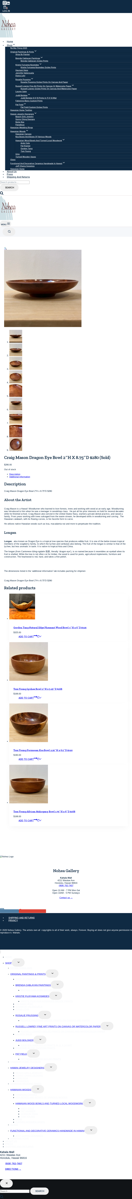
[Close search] (6, 1183)
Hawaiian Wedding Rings (21, 127)
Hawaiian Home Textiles (21, 110)
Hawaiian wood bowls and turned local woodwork (49, 1103)
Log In (6, 11)
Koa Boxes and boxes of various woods (33, 137)
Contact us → (66, 897)
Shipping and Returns (18, 177)
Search (9, 187)
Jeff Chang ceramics (25, 166)
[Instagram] (5, 4)
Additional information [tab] (19, 477)
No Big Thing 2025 (18, 48)
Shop (8, 963)
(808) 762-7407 (66, 885)
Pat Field (21, 1054)
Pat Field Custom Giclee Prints (34, 107)
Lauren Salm (21, 91)
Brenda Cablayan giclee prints (34, 61)
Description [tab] (14, 474)
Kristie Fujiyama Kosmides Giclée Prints (38, 67)
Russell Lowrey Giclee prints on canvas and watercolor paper (49, 89)
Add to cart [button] (26, 636)
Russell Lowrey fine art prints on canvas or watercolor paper (58, 1026)
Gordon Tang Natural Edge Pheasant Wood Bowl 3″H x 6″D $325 (49, 627)
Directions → (13, 1169)
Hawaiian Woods (20, 1089)
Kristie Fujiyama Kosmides (32, 996)
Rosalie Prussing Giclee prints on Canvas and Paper (44, 82)
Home (10, 41)
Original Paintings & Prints (28, 974)
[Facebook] (2, 1176)
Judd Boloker (24, 1040)
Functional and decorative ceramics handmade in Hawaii (47, 1130)
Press (10, 174)
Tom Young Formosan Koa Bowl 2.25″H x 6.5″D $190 (43, 750)
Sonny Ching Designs (25, 119)
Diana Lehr (20, 76)
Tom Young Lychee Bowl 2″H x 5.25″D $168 (37, 688)
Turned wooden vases (25, 157)
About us (12, 171)
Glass (12, 159)
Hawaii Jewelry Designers (27, 1068)
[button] (5, 248)
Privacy (13, 920)
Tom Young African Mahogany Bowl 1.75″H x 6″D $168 (44, 811)
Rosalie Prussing (26, 1015)
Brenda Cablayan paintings (33, 985)
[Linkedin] (8, 4)
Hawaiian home (17, 169)
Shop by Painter (22, 54)
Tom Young (26, 151)
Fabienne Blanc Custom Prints (29, 101)
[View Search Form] (9, 232)
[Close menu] (0, 951)
